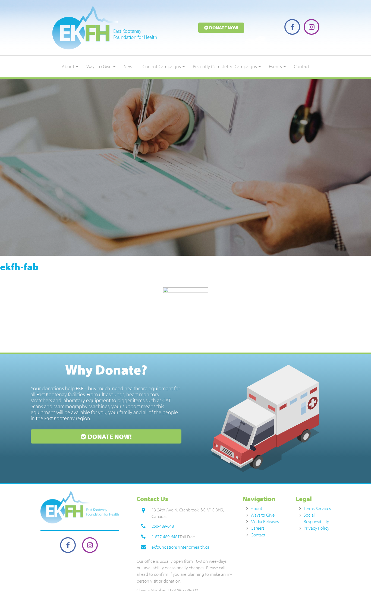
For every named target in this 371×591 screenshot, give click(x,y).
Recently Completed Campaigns (225, 66)
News (129, 66)
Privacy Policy (316, 528)
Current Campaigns (162, 66)
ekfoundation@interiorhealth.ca (180, 547)
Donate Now (223, 27)
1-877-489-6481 (166, 536)
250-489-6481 (164, 526)
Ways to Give (99, 66)
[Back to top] (355, 575)
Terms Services (317, 508)
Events (276, 66)
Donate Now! (109, 436)
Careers (257, 528)
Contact (302, 66)
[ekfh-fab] (185, 318)
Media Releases (265, 521)
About (69, 66)
